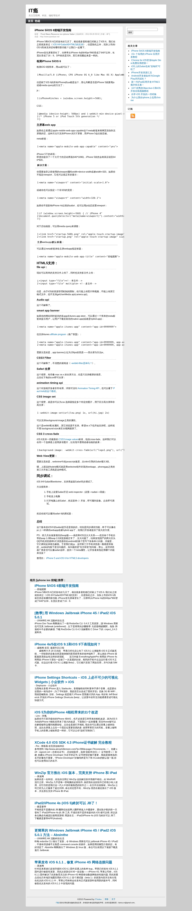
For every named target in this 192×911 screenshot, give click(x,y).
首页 (30, 20)
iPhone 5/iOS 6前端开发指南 (57, 586)
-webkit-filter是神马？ (81, 363)
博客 (107, 899)
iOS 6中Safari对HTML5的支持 (68, 44)
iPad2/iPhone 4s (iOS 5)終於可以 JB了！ (66, 803)
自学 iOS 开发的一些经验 (143, 94)
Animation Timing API (88, 388)
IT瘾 (33, 10)
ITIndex (98, 899)
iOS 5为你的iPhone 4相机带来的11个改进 (66, 712)
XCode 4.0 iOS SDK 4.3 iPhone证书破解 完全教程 (73, 742)
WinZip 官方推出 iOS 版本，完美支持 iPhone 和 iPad (76, 773)
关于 (113, 899)
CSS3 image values (69, 439)
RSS (133, 116)
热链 (37, 20)
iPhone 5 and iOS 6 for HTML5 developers (67, 558)
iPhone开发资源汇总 (141, 72)
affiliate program (58, 334)
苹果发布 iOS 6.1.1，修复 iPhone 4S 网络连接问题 (73, 862)
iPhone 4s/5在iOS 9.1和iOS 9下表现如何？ (68, 644)
